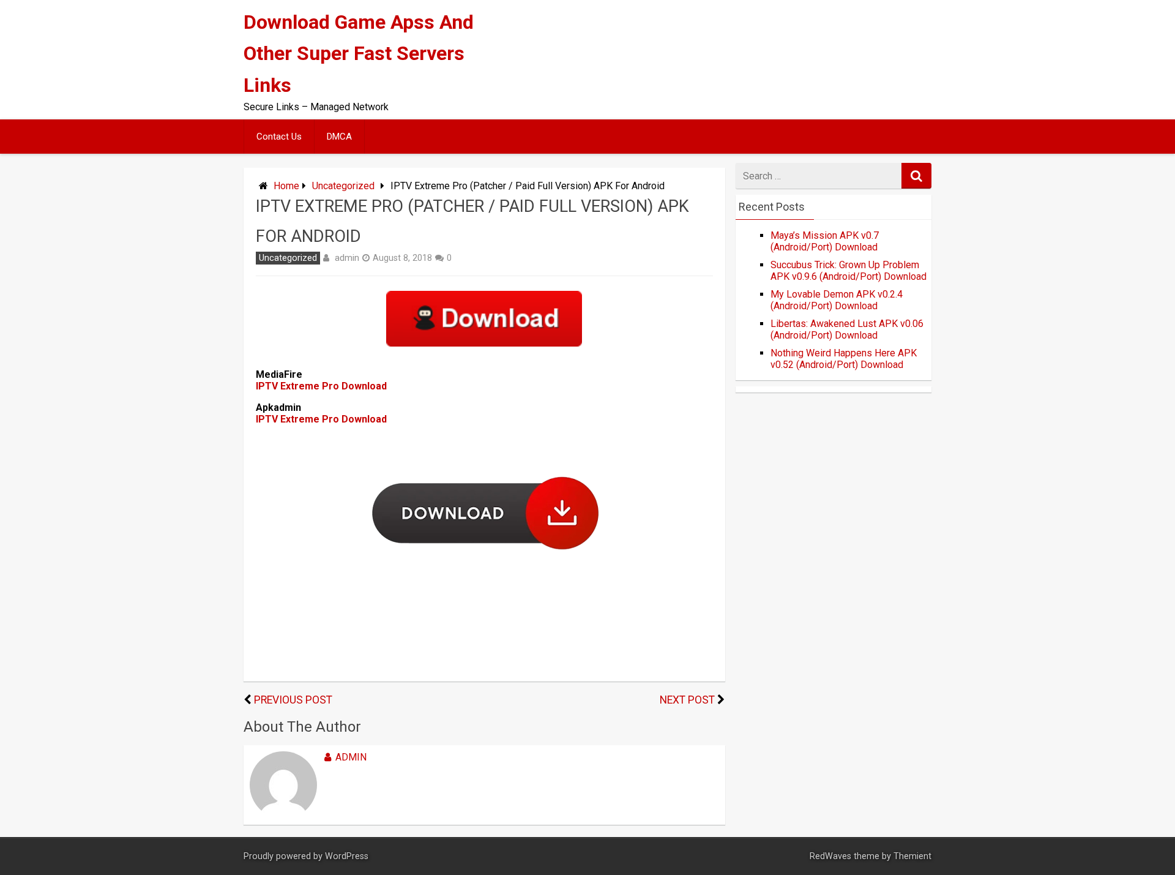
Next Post (687, 700)
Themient (912, 856)
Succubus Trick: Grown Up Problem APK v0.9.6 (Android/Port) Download (848, 270)
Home (286, 186)
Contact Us (279, 136)
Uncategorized (343, 186)
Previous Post (293, 700)
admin (347, 257)
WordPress (346, 856)
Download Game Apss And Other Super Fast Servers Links (359, 53)
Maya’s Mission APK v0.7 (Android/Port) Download (824, 241)
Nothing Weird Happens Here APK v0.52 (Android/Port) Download (843, 358)
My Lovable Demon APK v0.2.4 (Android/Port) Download (836, 300)
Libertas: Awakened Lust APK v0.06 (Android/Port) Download (846, 329)
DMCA (339, 136)
